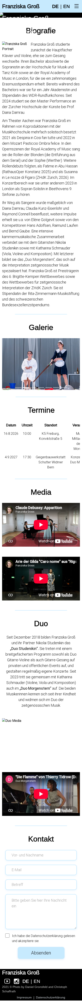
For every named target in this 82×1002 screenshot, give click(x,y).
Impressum (24, 997)
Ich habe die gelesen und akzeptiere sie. (43, 938)
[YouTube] (7, 981)
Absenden (41, 953)
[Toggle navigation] (76, 6)
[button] (18, 387)
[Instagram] (16, 981)
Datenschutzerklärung (47, 936)
